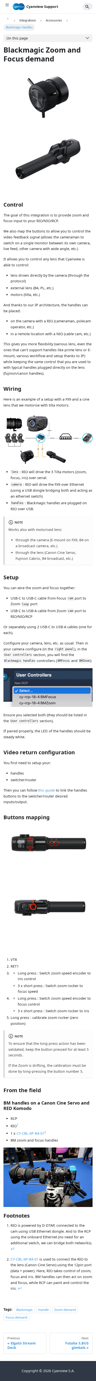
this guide (46, 790)
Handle (43, 1309)
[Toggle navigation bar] (7, 6)
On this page (17, 38)
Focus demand (16, 1317)
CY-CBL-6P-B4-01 (30, 1133)
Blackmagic (24, 1309)
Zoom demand (65, 1309)
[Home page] (7, 20)
